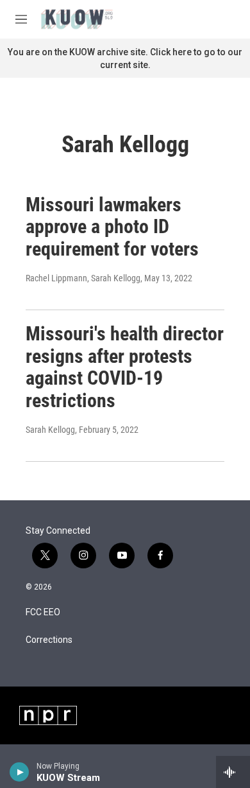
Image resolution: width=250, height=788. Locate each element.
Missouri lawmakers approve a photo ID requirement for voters (112, 227)
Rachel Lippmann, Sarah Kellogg (83, 278)
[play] (20, 772)
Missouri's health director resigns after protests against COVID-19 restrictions (125, 367)
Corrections (49, 640)
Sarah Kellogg (50, 430)
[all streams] (233, 772)
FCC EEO (43, 612)
